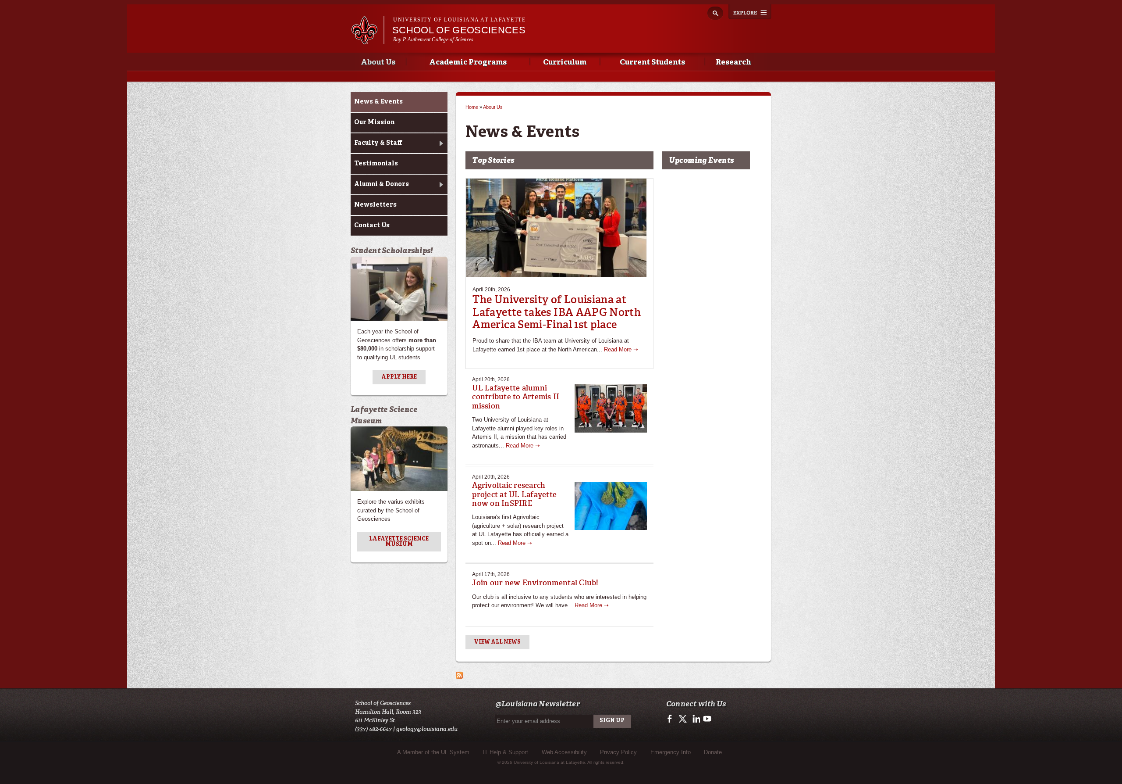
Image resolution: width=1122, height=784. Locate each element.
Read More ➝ (621, 349)
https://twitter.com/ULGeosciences (683, 719)
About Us (378, 62)
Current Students (652, 62)
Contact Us (372, 225)
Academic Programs (468, 62)
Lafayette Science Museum (399, 542)
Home (471, 107)
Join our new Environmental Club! (535, 582)
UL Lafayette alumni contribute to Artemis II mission (515, 397)
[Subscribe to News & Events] (459, 674)
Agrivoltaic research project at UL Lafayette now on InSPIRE (514, 494)
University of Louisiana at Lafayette (459, 20)
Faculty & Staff (378, 143)
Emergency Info (670, 752)
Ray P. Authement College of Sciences (433, 39)
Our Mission (374, 122)
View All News (497, 642)
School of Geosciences (458, 30)
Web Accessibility (564, 752)
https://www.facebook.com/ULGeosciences (671, 719)
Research (733, 62)
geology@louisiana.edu (427, 729)
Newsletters (375, 205)
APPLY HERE (399, 377)
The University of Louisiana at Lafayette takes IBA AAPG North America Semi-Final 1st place (556, 312)
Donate (713, 752)
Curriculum (564, 62)
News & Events (378, 102)
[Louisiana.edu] (367, 40)
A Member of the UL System (433, 752)
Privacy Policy (618, 752)
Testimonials (376, 164)
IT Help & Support (505, 752)
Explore (749, 11)
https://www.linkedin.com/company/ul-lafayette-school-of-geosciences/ (695, 719)
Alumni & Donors (381, 184)
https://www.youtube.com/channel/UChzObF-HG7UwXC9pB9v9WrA (707, 719)
